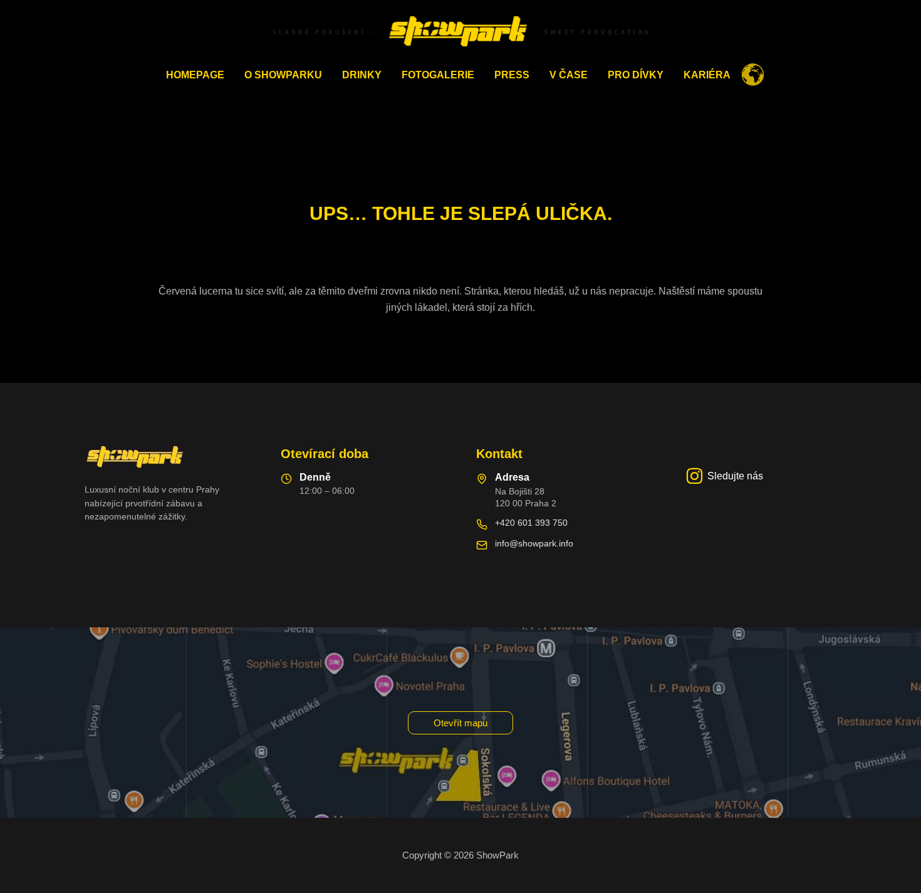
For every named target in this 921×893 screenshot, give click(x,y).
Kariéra (707, 75)
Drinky (362, 75)
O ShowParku (283, 75)
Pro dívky (635, 75)
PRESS (511, 75)
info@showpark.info (534, 543)
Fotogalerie (438, 75)
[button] (460, 722)
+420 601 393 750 (531, 523)
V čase (568, 75)
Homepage (195, 75)
